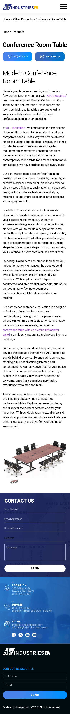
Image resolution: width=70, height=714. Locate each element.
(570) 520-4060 (21, 594)
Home (6, 19)
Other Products (23, 19)
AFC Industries (56, 95)
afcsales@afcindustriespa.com (30, 627)
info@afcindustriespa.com (27, 624)
